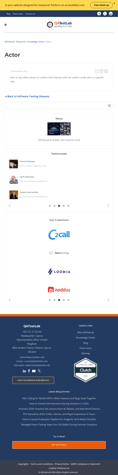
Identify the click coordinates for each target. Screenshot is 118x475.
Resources (21, 41)
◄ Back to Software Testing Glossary (27, 96)
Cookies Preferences (59, 468)
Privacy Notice (62, 464)
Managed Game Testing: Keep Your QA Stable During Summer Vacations (59, 424)
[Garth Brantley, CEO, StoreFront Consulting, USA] (13, 179)
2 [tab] (54, 205)
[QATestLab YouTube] (33, 371)
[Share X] (106, 71)
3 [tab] (59, 205)
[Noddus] (59, 290)
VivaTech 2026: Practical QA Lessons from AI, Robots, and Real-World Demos (59, 408)
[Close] (114, 3)
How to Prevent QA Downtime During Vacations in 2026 (59, 403)
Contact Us (30, 13)
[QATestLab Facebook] (99, 13)
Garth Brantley (27, 177)
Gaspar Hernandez (29, 192)
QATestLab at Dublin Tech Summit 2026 (59, 139)
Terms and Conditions (41, 464)
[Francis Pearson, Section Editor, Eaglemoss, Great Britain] (13, 164)
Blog (8, 13)
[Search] (109, 105)
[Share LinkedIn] (101, 71)
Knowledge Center (35, 41)
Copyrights (23, 464)
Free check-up (101, 5)
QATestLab (10, 41)
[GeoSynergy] (59, 253)
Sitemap (85, 353)
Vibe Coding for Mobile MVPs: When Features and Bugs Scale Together (59, 398)
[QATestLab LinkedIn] (111, 13)
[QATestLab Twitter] (105, 13)
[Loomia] (59, 271)
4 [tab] (63, 205)
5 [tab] (68, 205)
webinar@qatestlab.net (38, 365)
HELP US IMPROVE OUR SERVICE (33, 380)
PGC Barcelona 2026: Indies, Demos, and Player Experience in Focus (59, 414)
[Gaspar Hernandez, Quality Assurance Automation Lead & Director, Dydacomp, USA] (13, 194)
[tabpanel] (59, 180)
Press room (18, 13)
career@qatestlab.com (36, 361)
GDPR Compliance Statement (85, 464)
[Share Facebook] (97, 71)
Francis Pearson (27, 161)
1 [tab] (49, 205)
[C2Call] (59, 234)
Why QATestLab (85, 332)
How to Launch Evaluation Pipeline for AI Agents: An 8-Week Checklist (59, 419)
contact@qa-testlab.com (32, 357)
